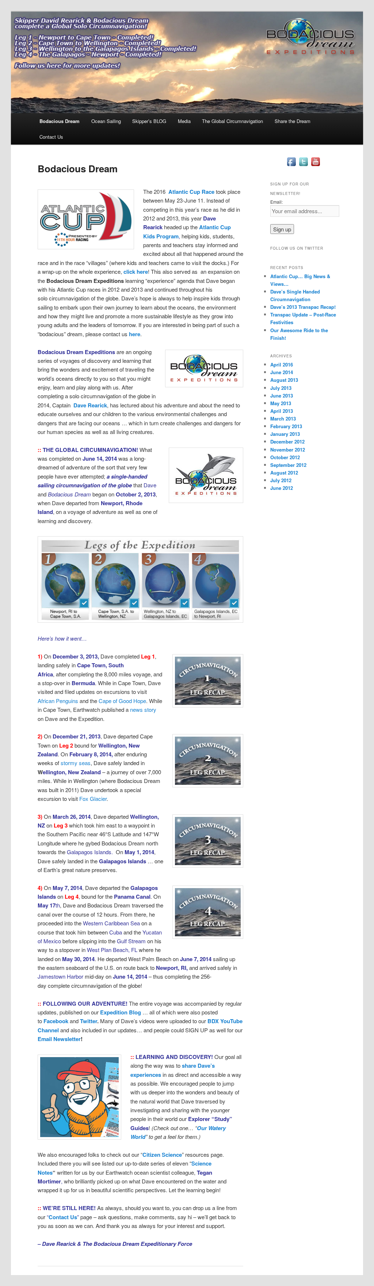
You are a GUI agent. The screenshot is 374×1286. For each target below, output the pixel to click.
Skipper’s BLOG (149, 121)
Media (184, 121)
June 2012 (281, 487)
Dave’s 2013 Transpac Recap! (303, 306)
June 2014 (281, 372)
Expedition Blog (120, 1012)
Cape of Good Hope (122, 701)
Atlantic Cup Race (191, 192)
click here (135, 272)
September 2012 (288, 464)
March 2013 (283, 418)
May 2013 (280, 403)
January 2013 (285, 433)
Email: (276, 202)
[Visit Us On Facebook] (291, 165)
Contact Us (51, 136)
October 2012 (285, 457)
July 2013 (280, 387)
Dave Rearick (90, 405)
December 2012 (287, 441)
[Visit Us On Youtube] (315, 165)
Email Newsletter (59, 1039)
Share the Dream (292, 121)
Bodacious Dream (59, 121)
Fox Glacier (93, 798)
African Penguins (58, 701)
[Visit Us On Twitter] (303, 165)
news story (143, 709)
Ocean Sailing (106, 121)
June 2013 (281, 395)
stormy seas (76, 763)
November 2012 (287, 449)
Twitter (88, 1021)
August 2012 (284, 472)
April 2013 (281, 410)
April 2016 (281, 364)
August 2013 (284, 379)
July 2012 (280, 480)
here (134, 334)
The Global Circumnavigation (232, 121)
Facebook (55, 1021)
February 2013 (286, 426)
